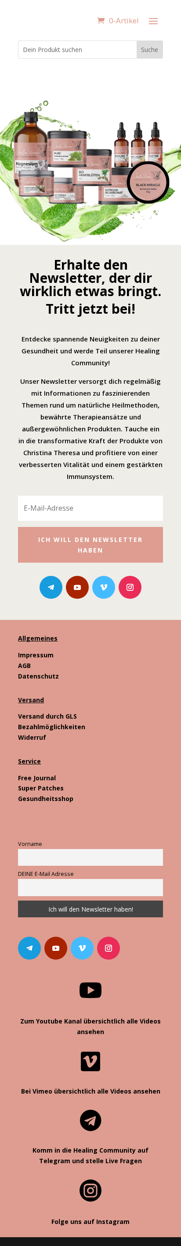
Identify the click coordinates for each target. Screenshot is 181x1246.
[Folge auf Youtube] (77, 587)
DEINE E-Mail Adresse (46, 874)
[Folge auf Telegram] (51, 587)
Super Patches (41, 788)
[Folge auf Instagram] (130, 587)
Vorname (30, 844)
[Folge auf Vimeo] (103, 587)
